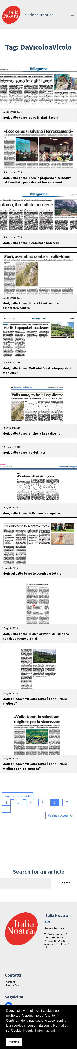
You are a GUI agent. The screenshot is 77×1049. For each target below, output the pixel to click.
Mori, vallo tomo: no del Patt (23, 452)
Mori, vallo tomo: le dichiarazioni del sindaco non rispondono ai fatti (35, 636)
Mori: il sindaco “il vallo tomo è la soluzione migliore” (35, 701)
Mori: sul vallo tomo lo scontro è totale (31, 573)
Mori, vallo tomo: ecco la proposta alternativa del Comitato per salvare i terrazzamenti (36, 180)
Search (65, 883)
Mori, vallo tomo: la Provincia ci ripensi (31, 513)
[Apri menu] (72, 14)
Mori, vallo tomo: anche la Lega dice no (31, 433)
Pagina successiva (60, 815)
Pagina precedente (17, 796)
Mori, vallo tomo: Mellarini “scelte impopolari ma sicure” (36, 370)
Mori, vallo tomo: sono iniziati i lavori (30, 117)
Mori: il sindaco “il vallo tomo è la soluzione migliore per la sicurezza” (35, 766)
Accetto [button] (14, 1041)
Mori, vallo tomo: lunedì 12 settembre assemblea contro (30, 305)
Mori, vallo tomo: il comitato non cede (31, 243)
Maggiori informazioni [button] (39, 1030)
